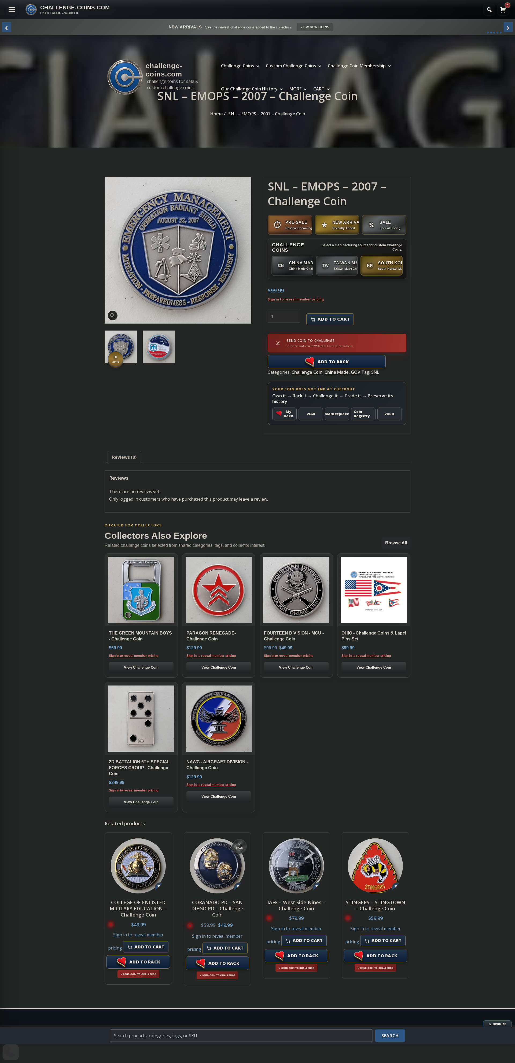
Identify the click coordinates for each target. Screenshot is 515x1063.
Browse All (396, 543)
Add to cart (334, 319)
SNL (375, 372)
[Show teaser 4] (497, 33)
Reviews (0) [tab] (124, 457)
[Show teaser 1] (488, 33)
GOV (355, 372)
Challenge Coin (307, 372)
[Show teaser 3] (494, 33)
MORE (295, 89)
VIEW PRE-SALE (340, 27)
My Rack (288, 413)
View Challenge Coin (141, 667)
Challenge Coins (237, 66)
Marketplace (337, 413)
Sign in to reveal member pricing (296, 299)
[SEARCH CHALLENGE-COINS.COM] (489, 10)
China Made (337, 372)
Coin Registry (362, 413)
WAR (311, 413)
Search (390, 1036)
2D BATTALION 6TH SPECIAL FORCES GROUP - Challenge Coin (139, 768)
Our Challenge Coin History (249, 89)
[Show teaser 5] (501, 33)
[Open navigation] (12, 10)
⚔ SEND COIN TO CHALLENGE (138, 974)
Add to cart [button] (149, 947)
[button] (112, 315)
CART (319, 89)
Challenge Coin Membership (357, 66)
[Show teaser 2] (491, 33)
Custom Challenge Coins (291, 66)
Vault (389, 413)
